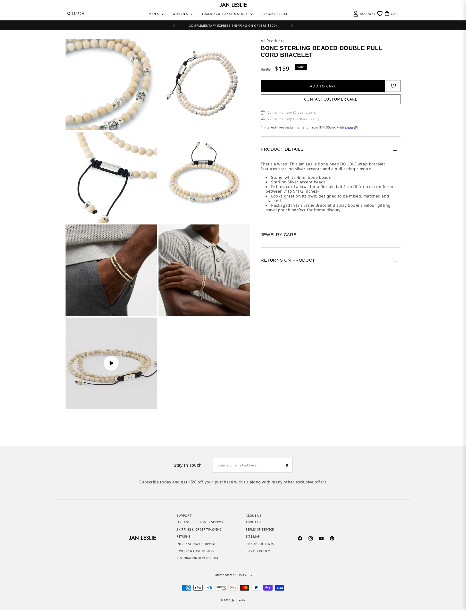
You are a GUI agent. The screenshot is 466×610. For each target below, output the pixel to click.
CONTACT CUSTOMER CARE (330, 99)
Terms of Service (260, 529)
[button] (75, 13)
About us (253, 522)
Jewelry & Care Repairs (195, 551)
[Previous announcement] (174, 25)
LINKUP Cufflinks (260, 544)
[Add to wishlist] (393, 86)
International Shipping (196, 544)
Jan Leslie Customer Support (200, 522)
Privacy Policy (258, 551)
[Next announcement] (292, 25)
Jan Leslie (238, 600)
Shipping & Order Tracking (199, 529)
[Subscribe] (287, 465)
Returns (183, 536)
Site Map (253, 536)
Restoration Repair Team (197, 558)
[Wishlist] (380, 14)
